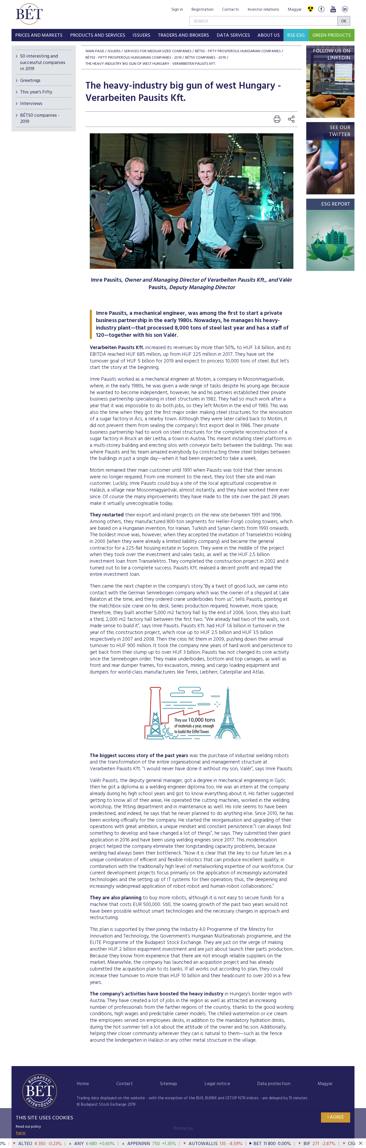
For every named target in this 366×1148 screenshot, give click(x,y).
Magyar (295, 9)
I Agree (335, 1117)
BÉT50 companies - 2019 (39, 119)
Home (83, 1084)
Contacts (230, 9)
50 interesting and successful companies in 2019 (42, 62)
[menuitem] (39, 35)
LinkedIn (344, 9)
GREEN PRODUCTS (331, 35)
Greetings (30, 81)
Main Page (94, 51)
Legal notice (217, 1084)
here (20, 1133)
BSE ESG (296, 35)
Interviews (31, 104)
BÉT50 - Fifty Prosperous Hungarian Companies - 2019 (133, 58)
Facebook (321, 9)
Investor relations (263, 9)
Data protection (273, 1084)
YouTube (333, 9)
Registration (203, 9)
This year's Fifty (36, 92)
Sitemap (168, 1084)
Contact (124, 1084)
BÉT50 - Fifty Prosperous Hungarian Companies (238, 51)
